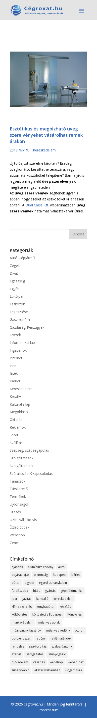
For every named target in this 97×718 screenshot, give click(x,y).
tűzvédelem (20, 662)
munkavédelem (22, 622)
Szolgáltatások (21, 458)
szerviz (16, 654)
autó (61, 567)
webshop (56, 662)
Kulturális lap (20, 404)
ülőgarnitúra (73, 670)
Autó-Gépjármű (22, 257)
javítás (26, 599)
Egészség (17, 281)
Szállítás (16, 442)
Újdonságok (19, 504)
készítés (65, 607)
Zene (14, 542)
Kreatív (15, 396)
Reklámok (18, 427)
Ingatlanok (18, 350)
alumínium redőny (40, 567)
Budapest (59, 575)
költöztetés (19, 614)
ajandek (17, 567)
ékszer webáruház (47, 670)
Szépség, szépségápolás (29, 450)
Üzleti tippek (19, 527)
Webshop (17, 535)
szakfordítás (38, 646)
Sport (14, 435)
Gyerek (15, 334)
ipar (14, 599)
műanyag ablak (49, 622)
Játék (14, 373)
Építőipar (17, 296)
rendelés (18, 646)
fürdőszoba (20, 591)
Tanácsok (17, 481)
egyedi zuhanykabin (53, 583)
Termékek (18, 496)
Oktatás (16, 419)
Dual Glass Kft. (37, 205)
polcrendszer (21, 638)
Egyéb (14, 288)
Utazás (15, 512)
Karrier (15, 381)
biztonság (41, 575)
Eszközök (17, 304)
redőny (41, 638)
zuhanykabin (20, 670)
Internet (16, 358)
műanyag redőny (58, 630)
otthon (79, 630)
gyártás (50, 591)
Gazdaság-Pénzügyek (27, 327)
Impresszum (48, 710)
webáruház (76, 662)
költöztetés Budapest (47, 614)
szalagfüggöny (61, 646)
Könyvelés (74, 614)
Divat (14, 273)
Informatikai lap (22, 342)
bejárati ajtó (20, 575)
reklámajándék (60, 638)
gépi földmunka (71, 591)
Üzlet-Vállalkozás (23, 519)
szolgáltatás (34, 654)
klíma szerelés (22, 607)
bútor (16, 583)
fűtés (36, 591)
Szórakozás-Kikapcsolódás (31, 473)
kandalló (42, 599)
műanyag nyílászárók (26, 630)
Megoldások (20, 411)
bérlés (75, 575)
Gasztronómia (21, 319)
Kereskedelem (44, 150)
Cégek (15, 265)
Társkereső (19, 488)
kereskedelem (63, 599)
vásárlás (39, 662)
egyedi (29, 583)
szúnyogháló (57, 654)
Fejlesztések (20, 311)
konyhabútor (46, 607)
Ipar (13, 365)
